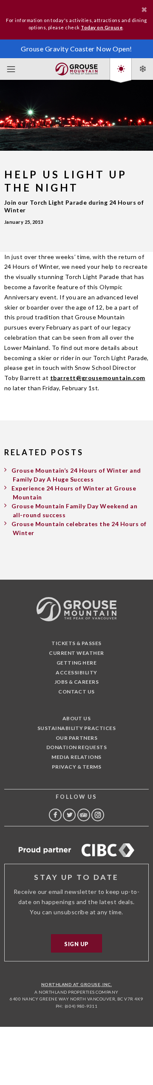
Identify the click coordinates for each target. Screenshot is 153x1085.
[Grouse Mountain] (76, 67)
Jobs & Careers (76, 682)
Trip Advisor (83, 815)
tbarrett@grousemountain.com (97, 377)
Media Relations (76, 757)
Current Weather (76, 653)
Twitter (69, 815)
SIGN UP (76, 944)
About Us (76, 718)
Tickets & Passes (76, 643)
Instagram (97, 815)
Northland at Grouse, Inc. (76, 984)
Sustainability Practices (76, 728)
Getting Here (77, 662)
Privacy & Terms (76, 767)
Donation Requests (76, 747)
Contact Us (76, 691)
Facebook (55, 815)
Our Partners (77, 738)
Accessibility (76, 672)
